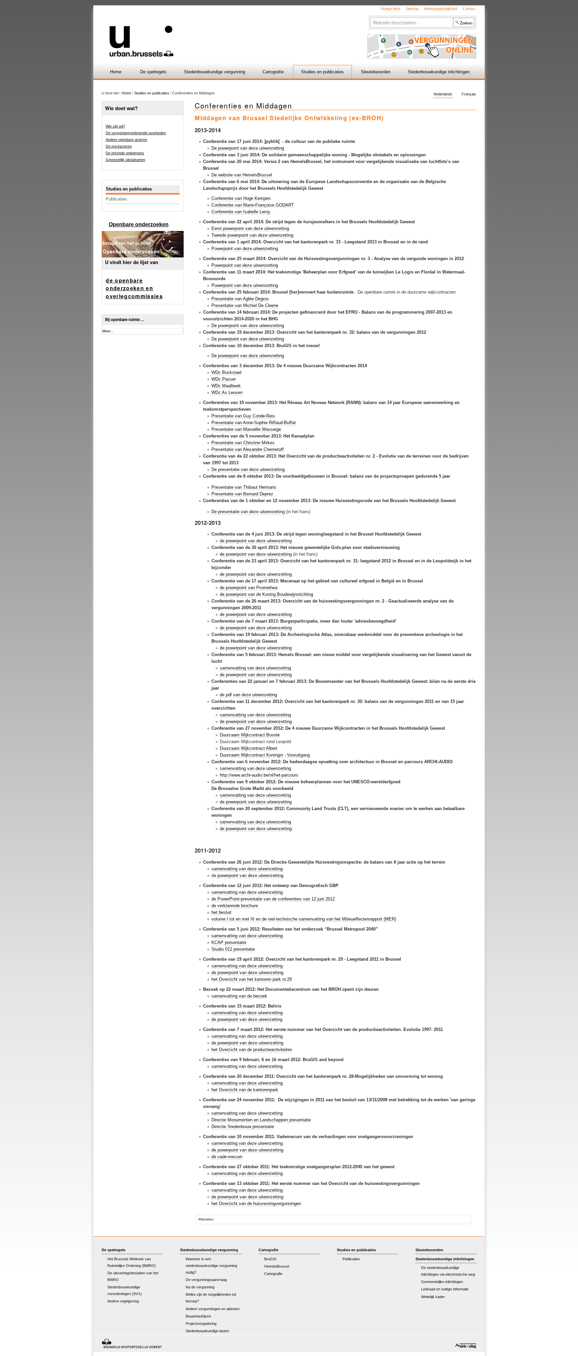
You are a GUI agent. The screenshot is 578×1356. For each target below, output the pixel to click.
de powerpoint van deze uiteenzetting (256, 540)
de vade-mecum (227, 1156)
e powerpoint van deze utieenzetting (248, 875)
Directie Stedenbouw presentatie (242, 1126)
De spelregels (153, 71)
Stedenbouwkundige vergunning (214, 71)
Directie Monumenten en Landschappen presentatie (261, 1119)
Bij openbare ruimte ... (124, 319)
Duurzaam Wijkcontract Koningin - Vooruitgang (265, 754)
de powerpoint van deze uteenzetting (246, 1019)
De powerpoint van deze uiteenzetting (247, 148)
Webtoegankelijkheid (440, 9)
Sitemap (412, 9)
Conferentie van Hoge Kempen (241, 198)
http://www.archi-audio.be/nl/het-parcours (259, 775)
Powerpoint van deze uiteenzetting (244, 248)
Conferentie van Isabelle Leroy (240, 211)
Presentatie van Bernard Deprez (242, 493)
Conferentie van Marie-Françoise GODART (252, 205)
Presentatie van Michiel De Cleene (244, 305)
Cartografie (273, 71)
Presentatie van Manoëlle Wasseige (246, 429)
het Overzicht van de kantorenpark (244, 1089)
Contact (469, 9)
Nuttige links (390, 9)
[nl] (209, 31)
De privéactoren (119, 146)
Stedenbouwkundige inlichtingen (439, 71)
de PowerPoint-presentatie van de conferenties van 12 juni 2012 (273, 898)
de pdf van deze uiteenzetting (248, 694)
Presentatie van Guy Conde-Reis (243, 415)
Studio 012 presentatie (233, 949)
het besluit (221, 912)
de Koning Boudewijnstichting (266, 594)
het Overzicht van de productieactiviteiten (251, 1049)
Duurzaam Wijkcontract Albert (248, 748)
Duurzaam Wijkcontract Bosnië (250, 734)
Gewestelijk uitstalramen (125, 160)
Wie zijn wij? (115, 126)
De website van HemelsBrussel (241, 174)
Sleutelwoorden (375, 71)
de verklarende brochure (234, 905)
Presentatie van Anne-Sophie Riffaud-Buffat (253, 422)
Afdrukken (206, 1219)
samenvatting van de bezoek (239, 996)
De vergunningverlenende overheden (136, 133)
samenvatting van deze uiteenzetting (255, 667)
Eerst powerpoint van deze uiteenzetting (250, 228)
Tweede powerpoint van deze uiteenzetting (252, 235)
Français (469, 94)
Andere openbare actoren (126, 140)
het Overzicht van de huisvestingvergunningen (256, 1203)
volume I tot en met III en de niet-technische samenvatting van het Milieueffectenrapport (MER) (303, 919)
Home (115, 71)
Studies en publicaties (322, 71)
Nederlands (443, 94)
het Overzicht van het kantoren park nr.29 (251, 979)
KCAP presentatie (228, 942)
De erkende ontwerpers (125, 153)
